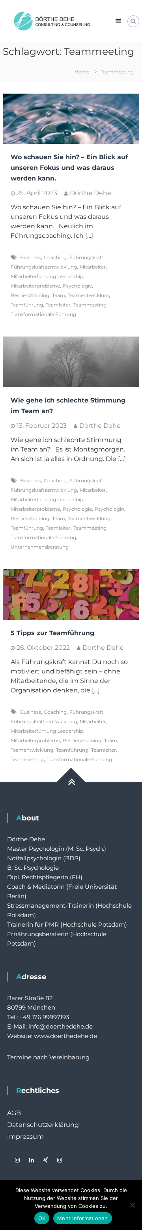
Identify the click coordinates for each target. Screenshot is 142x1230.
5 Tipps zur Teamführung (52, 633)
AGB (14, 1113)
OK (42, 1218)
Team (58, 295)
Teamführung (27, 305)
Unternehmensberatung (40, 547)
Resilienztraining (30, 295)
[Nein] (132, 1205)
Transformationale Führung (43, 314)
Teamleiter (58, 305)
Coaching (55, 257)
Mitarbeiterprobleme (35, 286)
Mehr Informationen (82, 1218)
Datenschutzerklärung (43, 1124)
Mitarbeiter (93, 267)
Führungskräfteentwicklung (44, 267)
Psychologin (109, 509)
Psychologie (77, 286)
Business (30, 257)
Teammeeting (89, 305)
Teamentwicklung (89, 295)
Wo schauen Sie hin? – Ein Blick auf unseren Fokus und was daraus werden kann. (69, 167)
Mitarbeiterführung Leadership (47, 276)
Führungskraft (86, 257)
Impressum (25, 1136)
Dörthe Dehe (90, 193)
